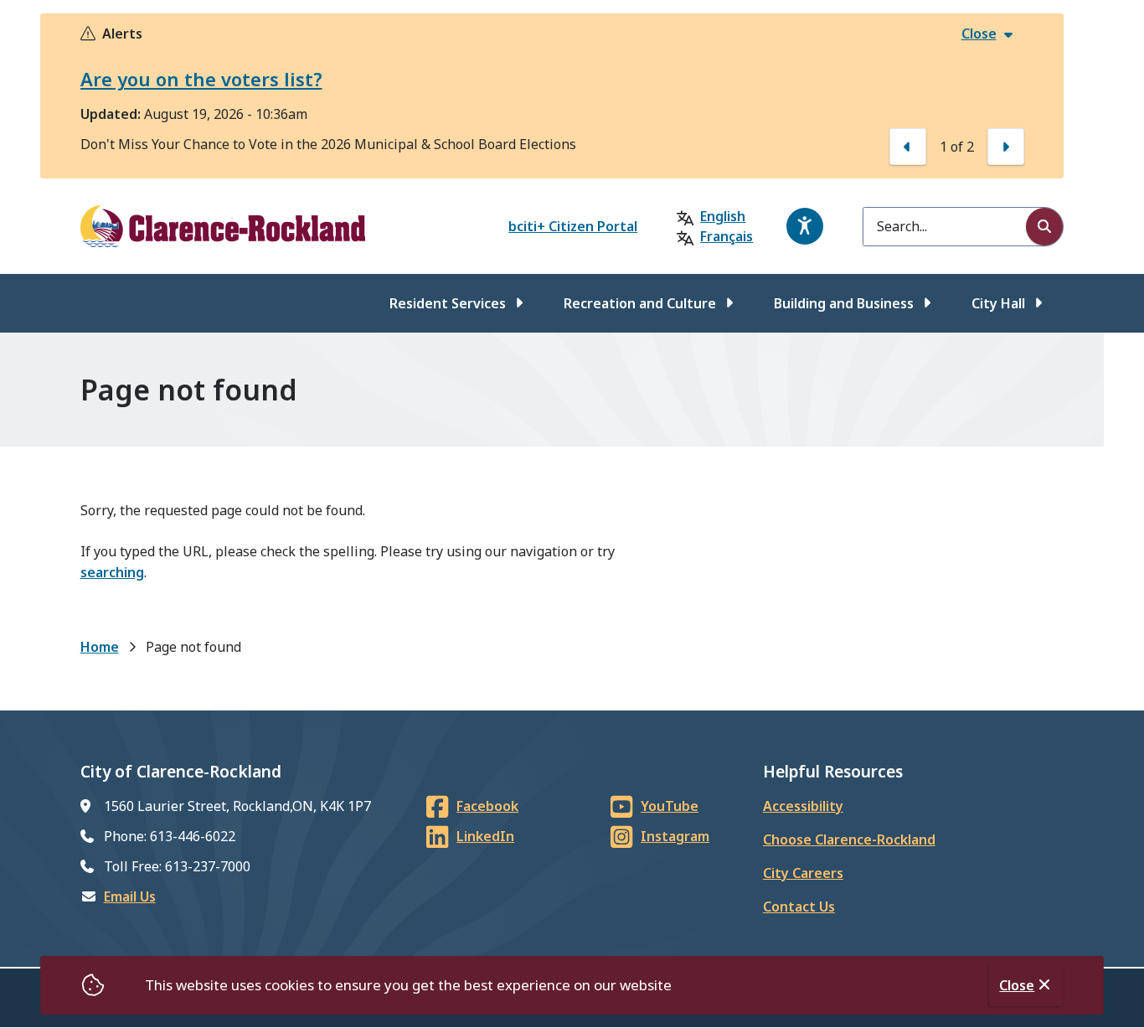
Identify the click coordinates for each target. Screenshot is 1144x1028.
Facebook (487, 806)
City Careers (803, 873)
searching (112, 572)
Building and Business (844, 303)
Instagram (675, 836)
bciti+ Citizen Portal (572, 226)
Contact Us (799, 906)
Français (726, 236)
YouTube (669, 806)
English (722, 216)
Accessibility (803, 806)
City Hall (998, 303)
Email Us (130, 896)
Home (99, 647)
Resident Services (447, 303)
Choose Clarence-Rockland (849, 839)
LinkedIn (485, 836)
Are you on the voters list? (201, 78)
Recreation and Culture (640, 303)
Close (1016, 985)
